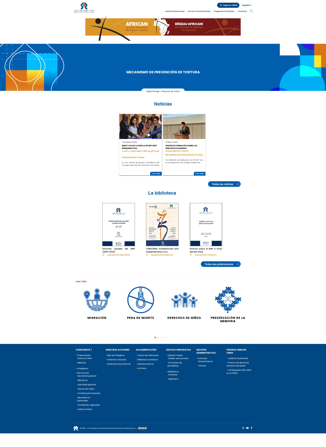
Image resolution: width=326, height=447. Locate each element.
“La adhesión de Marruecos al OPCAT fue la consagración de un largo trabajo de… (184, 161)
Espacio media (175, 355)
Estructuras (83, 372)
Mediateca (173, 371)
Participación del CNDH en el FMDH (239, 372)
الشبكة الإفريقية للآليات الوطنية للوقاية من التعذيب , (140, 152)
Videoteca (173, 379)
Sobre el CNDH (84, 358)
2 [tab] (158, 337)
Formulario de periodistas (174, 364)
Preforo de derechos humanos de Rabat (238, 364)
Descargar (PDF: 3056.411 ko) (162, 255)
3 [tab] (161, 337)
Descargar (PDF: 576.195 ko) (205, 255)
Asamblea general (86, 384)
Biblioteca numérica (148, 359)
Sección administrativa (206, 351)
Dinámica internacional (119, 363)
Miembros (82, 380)
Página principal (152, 91)
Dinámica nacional (116, 359)
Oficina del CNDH (85, 388)
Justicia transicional (174, 11)
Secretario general (86, 375)
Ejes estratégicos (116, 355)
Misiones (81, 362)
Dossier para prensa (178, 358)
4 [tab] (165, 337)
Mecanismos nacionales (83, 399)
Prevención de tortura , (177, 151)
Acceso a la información (199, 11)
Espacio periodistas (178, 349)
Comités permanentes (88, 393)
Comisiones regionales (88, 404)
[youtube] (247, 428)
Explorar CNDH (230, 5)
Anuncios (202, 358)
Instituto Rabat (84, 409)
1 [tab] (155, 337)
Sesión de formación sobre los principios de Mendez (181, 146)
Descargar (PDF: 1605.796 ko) (118, 255)
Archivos (142, 368)
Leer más (156, 173)
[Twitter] (243, 428)
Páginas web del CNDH (236, 351)
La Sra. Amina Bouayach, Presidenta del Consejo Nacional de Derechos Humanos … (140, 165)
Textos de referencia (148, 355)
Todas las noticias (222, 184)
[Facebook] (251, 428)
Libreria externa (145, 363)
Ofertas (202, 365)
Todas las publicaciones (219, 264)
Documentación (146, 349)
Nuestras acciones (118, 349)
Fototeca (172, 374)
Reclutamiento (205, 361)
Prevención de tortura (170, 91)
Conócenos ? (84, 349)
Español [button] (246, 5)
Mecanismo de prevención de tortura (184, 154)
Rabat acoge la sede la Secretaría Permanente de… (139, 146)
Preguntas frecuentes (224, 11)
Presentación (84, 355)
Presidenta (82, 368)
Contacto (242, 11)
